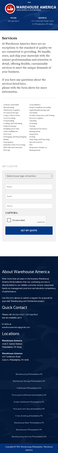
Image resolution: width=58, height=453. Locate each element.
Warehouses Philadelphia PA (29, 429)
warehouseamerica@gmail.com (16, 327)
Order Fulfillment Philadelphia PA (29, 402)
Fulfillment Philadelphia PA (29, 388)
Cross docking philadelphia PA (29, 416)
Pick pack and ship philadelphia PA (29, 409)
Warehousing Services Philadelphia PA (29, 436)
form (12, 298)
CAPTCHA (11, 212)
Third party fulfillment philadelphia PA (29, 395)
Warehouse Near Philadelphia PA (29, 422)
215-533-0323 (18, 314)
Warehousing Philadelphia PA (29, 374)
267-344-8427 (32, 314)
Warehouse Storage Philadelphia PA (29, 381)
